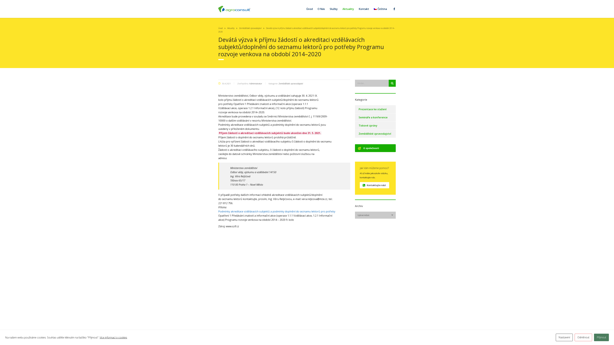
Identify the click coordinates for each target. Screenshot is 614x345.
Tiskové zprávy (368, 125)
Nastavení (564, 337)
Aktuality (348, 9)
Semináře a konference (373, 117)
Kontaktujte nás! (376, 185)
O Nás (321, 9)
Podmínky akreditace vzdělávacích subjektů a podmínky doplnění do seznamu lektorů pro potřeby (276, 211)
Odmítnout (583, 337)
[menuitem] (380, 9)
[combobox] (375, 215)
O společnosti (371, 148)
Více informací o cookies (113, 337)
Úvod (309, 9)
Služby (334, 9)
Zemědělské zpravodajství (375, 133)
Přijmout (601, 337)
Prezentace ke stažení (372, 109)
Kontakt (364, 9)
